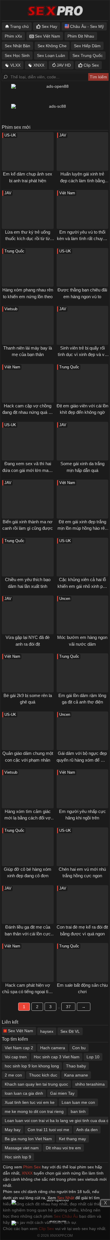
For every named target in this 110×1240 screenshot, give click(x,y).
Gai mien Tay (62, 1093)
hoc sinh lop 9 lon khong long (32, 1066)
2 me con (13, 1075)
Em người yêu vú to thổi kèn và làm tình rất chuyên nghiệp (82, 239)
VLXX (15, 65)
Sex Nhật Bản (17, 45)
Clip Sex (91, 65)
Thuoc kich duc (43, 1075)
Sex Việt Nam (47, 36)
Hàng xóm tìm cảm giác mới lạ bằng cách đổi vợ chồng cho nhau (27, 818)
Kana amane (76, 1075)
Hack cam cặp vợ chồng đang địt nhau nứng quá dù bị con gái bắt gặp (27, 412)
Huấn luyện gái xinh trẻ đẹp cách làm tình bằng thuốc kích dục (82, 180)
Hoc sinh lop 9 (18, 1157)
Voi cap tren (16, 1057)
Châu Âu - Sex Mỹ (87, 26)
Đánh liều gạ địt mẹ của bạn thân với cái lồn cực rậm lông (28, 933)
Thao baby (76, 1066)
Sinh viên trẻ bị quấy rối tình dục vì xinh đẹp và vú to (82, 354)
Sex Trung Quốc (87, 55)
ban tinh (78, 1111)
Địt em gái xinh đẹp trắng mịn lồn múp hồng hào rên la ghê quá (82, 528)
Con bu (79, 1047)
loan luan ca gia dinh (24, 1093)
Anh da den (87, 1129)
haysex (46, 1031)
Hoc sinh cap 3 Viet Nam (56, 1057)
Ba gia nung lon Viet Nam (28, 1138)
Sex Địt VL (70, 1031)
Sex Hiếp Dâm (87, 45)
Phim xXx (13, 36)
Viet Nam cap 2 (19, 1047)
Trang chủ (19, 26)
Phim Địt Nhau (80, 36)
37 (68, 1006)
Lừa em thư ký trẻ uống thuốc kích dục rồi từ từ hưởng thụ (27, 239)
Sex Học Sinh (17, 55)
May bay (13, 1129)
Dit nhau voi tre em (63, 1147)
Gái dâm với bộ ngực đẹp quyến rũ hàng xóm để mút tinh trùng (82, 760)
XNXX (38, 65)
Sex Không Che (52, 45)
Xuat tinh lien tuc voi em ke (30, 1102)
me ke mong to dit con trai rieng (34, 1111)
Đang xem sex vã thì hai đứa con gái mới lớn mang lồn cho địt (27, 470)
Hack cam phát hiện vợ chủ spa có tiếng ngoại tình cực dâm (27, 992)
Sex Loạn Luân (51, 55)
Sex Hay (49, 26)
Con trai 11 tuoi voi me (48, 1129)
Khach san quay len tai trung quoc (36, 1084)
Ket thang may (72, 1138)
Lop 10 (93, 1057)
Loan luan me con (78, 1102)
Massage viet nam (22, 1147)
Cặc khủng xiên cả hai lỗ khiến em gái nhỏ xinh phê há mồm (82, 586)
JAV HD (64, 65)
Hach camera (52, 1047)
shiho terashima (90, 1084)
